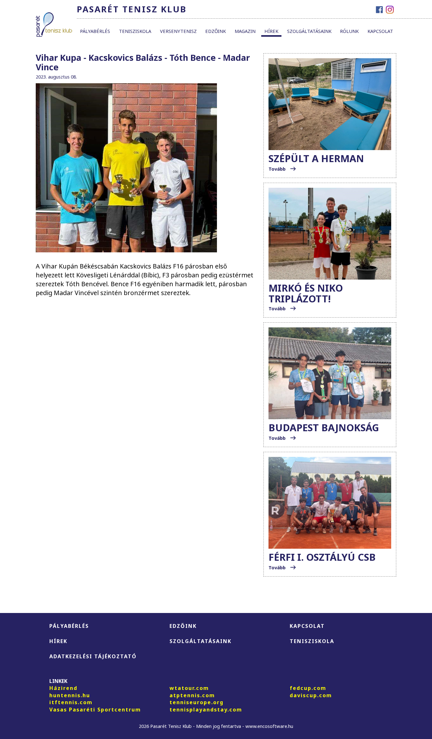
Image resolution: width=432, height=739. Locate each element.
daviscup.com (311, 695)
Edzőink (215, 31)
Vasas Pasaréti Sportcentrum (95, 709)
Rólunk (349, 31)
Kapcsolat (380, 31)
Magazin (245, 31)
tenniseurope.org (197, 702)
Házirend (63, 688)
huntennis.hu (69, 695)
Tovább (277, 169)
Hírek (271, 31)
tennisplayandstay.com (206, 709)
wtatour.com (189, 688)
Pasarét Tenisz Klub (132, 9)
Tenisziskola (135, 31)
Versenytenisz (178, 31)
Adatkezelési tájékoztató (93, 656)
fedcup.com (308, 688)
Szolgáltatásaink (309, 31)
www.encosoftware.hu (269, 726)
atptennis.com (192, 695)
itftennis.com (71, 702)
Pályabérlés (95, 31)
